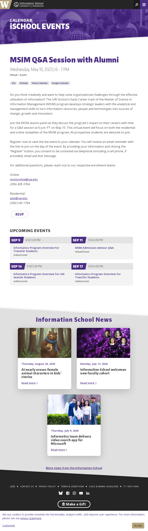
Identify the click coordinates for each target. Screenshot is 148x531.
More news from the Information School (74, 468)
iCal (13, 83)
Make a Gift (75, 504)
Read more (36, 383)
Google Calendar (60, 83)
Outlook (24, 83)
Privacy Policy (47, 486)
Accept (138, 525)
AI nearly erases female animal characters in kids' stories (41, 373)
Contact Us (27, 486)
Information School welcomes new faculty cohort (103, 371)
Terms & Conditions (72, 486)
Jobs (12, 486)
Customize (9, 525)
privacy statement (30, 518)
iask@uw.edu (18, 198)
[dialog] (74, 521)
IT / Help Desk (131, 486)
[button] (137, 4)
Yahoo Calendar (40, 83)
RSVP (19, 214)
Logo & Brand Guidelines (103, 486)
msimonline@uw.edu (24, 179)
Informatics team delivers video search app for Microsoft (71, 440)
